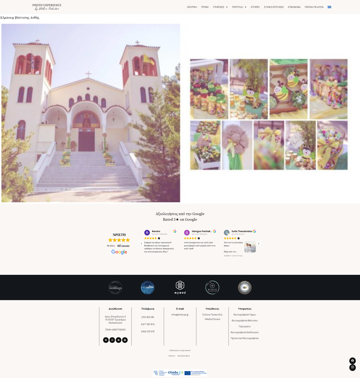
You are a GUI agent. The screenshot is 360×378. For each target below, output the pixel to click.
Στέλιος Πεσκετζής (212, 314)
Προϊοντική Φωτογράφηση (245, 338)
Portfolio (237, 7)
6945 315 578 (147, 331)
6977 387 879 (148, 324)
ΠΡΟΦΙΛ (205, 7)
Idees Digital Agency (183, 356)
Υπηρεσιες (218, 7)
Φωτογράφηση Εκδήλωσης (245, 332)
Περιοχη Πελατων (314, 7)
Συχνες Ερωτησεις (274, 7)
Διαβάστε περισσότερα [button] (233, 255)
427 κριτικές (123, 245)
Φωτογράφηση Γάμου (245, 314)
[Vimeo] (125, 340)
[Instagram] (112, 340)
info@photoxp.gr (180, 314)
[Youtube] (118, 340)
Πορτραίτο (245, 326)
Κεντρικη (192, 7)
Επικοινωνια (294, 7)
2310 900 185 (147, 317)
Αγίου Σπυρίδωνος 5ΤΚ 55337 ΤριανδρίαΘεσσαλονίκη (115, 319)
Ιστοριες (255, 7)
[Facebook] (106, 340)
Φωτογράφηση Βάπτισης (245, 320)
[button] (258, 243)
